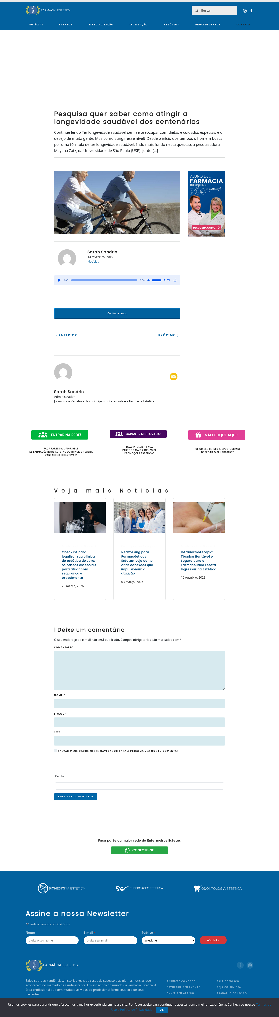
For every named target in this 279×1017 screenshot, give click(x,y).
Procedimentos (208, 24)
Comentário (64, 647)
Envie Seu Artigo (180, 993)
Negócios (171, 24)
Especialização (101, 24)
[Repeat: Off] (175, 280)
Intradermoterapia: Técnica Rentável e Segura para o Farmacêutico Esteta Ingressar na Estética (198, 560)
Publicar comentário (75, 796)
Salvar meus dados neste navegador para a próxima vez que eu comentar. (118, 751)
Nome (59, 695)
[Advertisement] (139, 75)
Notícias (36, 24)
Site (57, 732)
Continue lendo (117, 313)
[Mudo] (149, 280)
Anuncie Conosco (181, 981)
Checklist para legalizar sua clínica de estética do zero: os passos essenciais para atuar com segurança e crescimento (79, 565)
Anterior (67, 335)
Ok (162, 1009)
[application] (117, 280)
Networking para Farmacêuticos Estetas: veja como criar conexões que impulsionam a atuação (137, 563)
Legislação (138, 24)
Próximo (167, 335)
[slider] (157, 279)
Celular (60, 776)
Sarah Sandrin (102, 252)
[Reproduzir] (59, 280)
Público (148, 932)
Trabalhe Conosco (232, 993)
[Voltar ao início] (48, 10)
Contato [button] (243, 24)
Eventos (66, 24)
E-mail (60, 713)
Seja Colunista (229, 987)
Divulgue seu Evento (184, 987)
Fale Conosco (228, 981)
